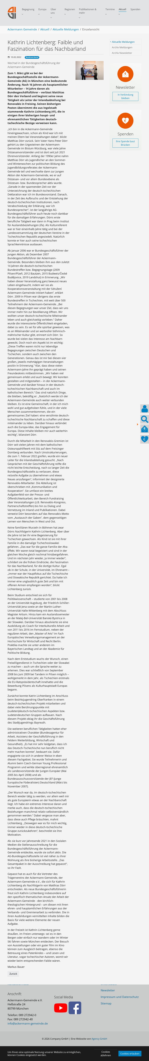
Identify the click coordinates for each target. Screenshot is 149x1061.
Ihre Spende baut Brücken (125, 143)
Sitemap (106, 1003)
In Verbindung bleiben (125, 96)
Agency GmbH (99, 1038)
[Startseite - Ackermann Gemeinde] (12, 13)
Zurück (13, 973)
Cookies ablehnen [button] (106, 1053)
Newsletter (108, 990)
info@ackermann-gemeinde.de (28, 1023)
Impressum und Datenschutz (120, 997)
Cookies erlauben (129, 1053)
